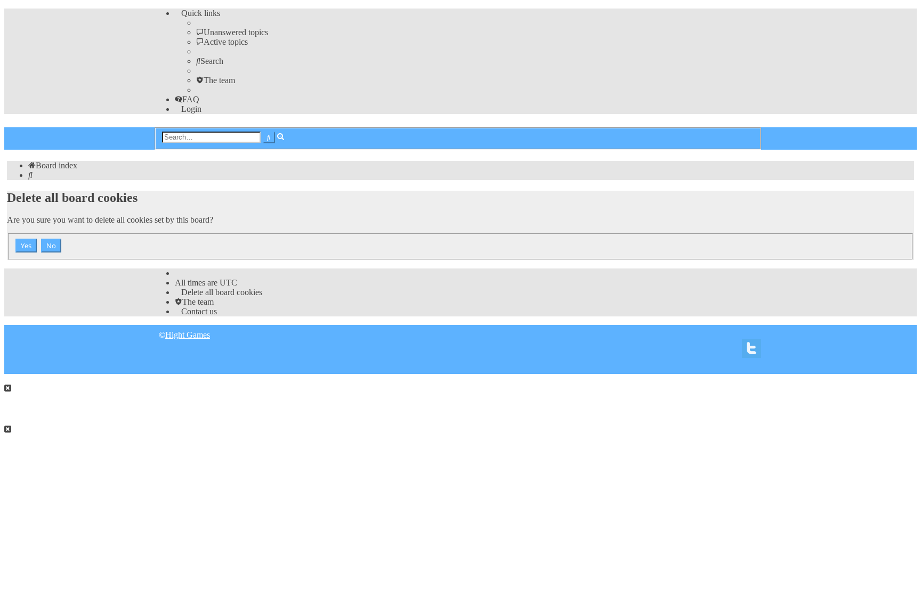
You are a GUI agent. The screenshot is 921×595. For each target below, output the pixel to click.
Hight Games (187, 334)
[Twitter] (751, 351)
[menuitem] (232, 32)
